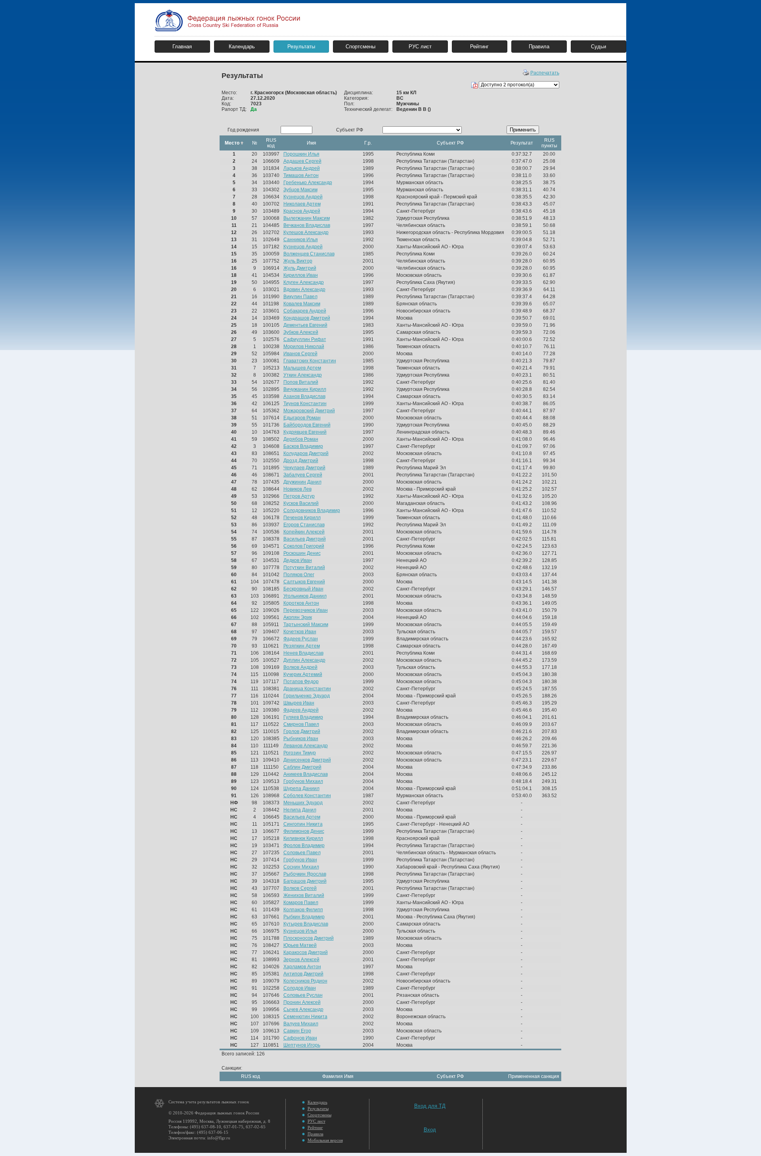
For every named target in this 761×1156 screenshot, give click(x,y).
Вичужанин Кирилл (304, 389)
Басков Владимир (303, 446)
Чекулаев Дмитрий (304, 467)
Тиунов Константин (305, 403)
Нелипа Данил (299, 810)
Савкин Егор (297, 1031)
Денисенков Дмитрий (307, 760)
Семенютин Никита (305, 1016)
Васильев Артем (301, 817)
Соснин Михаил (301, 867)
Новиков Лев (297, 489)
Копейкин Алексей (304, 532)
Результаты (301, 47)
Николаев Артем (302, 204)
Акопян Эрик (297, 617)
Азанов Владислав (304, 396)
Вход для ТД (430, 1106)
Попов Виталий (300, 382)
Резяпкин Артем (301, 646)
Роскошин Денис (302, 553)
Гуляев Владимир (303, 717)
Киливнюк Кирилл (303, 838)
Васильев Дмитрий (304, 539)
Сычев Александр (303, 1009)
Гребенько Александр (307, 182)
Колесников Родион (305, 981)
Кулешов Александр (306, 232)
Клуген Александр (303, 282)
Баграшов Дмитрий (305, 881)
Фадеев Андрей (301, 710)
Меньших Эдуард (303, 803)
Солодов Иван (299, 988)
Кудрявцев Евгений (305, 432)
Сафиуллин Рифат (304, 339)
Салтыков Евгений (304, 582)
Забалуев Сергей (302, 475)
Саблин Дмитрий (302, 767)
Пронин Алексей (302, 1002)
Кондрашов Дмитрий (306, 318)
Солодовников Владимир (311, 510)
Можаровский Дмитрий (309, 410)
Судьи (598, 47)
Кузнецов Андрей (303, 197)
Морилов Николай (303, 346)
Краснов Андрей (301, 211)
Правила (539, 47)
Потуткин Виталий (304, 567)
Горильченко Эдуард (306, 696)
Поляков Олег (298, 574)
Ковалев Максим (301, 304)
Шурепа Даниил (301, 788)
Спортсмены (360, 47)
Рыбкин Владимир (304, 917)
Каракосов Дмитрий (305, 952)
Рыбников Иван (300, 738)
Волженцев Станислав (309, 254)
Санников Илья (300, 239)
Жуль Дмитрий (299, 268)
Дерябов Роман (300, 439)
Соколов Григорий (303, 546)
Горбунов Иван (300, 860)
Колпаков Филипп (303, 909)
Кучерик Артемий (302, 674)
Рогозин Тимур (299, 753)
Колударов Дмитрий (306, 453)
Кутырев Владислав (305, 924)
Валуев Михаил (300, 1023)
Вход (430, 1130)
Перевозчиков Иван (305, 610)
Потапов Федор (301, 681)
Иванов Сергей (300, 353)
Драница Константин (307, 688)
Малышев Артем (302, 368)
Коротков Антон (301, 603)
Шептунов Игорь (301, 1045)
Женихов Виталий (303, 895)
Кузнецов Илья (300, 931)
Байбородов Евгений (307, 425)
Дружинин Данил (302, 482)
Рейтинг (479, 47)
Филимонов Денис (303, 831)
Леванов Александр (305, 745)
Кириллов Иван (300, 275)
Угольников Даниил (305, 596)
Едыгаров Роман (302, 418)
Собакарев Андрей (304, 311)
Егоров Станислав (304, 525)
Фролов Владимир (304, 845)
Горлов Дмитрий (301, 731)
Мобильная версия (325, 1140)
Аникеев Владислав (305, 774)
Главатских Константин (309, 361)
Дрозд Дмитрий (300, 460)
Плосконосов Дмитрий (308, 938)
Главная (182, 47)
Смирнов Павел (301, 724)
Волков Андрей (300, 667)
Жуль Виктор (297, 261)
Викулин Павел (300, 296)
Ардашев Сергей (302, 161)
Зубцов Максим (300, 189)
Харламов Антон (302, 966)
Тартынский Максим (305, 624)
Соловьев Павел (302, 852)
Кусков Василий (301, 503)
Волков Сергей (300, 888)
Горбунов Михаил (303, 781)
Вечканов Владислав (306, 225)
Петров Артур (299, 496)
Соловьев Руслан (303, 995)
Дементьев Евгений (305, 325)
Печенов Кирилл (302, 517)
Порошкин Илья (301, 154)
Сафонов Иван (300, 1038)
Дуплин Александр (304, 660)
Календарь (242, 47)
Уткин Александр (302, 375)
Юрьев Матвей (300, 945)
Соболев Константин (307, 795)
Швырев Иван (298, 703)
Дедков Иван (297, 560)
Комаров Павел (300, 902)
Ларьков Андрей (301, 168)
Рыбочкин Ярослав (304, 874)
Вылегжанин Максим (306, 218)
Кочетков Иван (299, 631)
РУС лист (420, 47)
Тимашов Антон (301, 175)
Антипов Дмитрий (303, 974)
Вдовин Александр (304, 289)
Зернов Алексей (301, 959)
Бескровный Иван (303, 589)
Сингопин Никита (303, 824)
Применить (523, 130)
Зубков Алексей (300, 332)
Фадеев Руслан (300, 639)
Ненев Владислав (303, 653)
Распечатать (544, 73)
